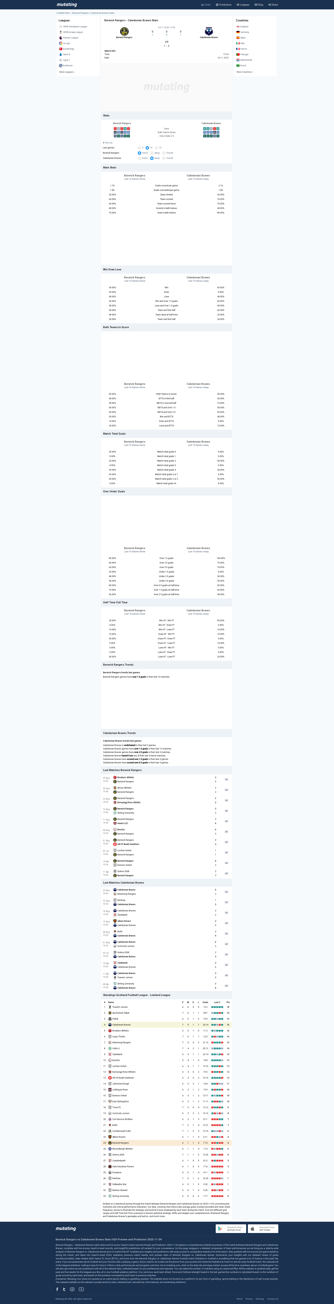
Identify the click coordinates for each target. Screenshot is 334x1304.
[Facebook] (59, 1289)
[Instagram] (74, 1289)
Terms (239, 1299)
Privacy (249, 1299)
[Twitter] (66, 1289)
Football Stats (63, 13)
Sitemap (260, 1299)
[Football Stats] (67, 4)
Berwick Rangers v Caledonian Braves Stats (93, 13)
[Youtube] (82, 1289)
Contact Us (272, 1299)
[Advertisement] (166, 87)
